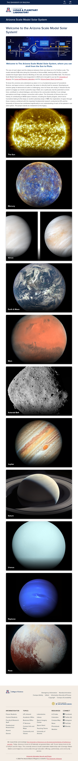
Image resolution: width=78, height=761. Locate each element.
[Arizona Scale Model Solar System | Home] (22, 11)
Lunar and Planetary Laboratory (24, 79)
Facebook (68, 714)
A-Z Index (55, 714)
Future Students (11, 714)
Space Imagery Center (42, 721)
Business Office (28, 720)
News (53, 723)
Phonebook (55, 726)
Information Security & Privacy (61, 695)
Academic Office (28, 717)
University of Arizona (41, 732)
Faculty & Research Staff (12, 721)
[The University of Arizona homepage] (18, 2)
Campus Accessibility (64, 698)
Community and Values (28, 732)
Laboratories (41, 714)
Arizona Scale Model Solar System (26, 19)
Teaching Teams (42, 728)
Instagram (68, 720)
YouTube (68, 723)
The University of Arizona (54, 758)
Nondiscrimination (65, 693)
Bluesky (67, 726)
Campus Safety (38, 695)
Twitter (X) (68, 717)
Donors (8, 733)
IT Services (26, 723)
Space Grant (41, 725)
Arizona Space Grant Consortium (51, 79)
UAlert (47, 695)
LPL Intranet (27, 714)
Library (39, 717)
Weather (54, 729)
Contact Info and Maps (28, 727)
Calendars (55, 717)
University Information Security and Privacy (39, 756)
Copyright (52, 698)
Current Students (11, 717)
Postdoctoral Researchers (10, 726)
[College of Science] (16, 691)
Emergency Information (49, 693)
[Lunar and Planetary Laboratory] (62, 703)
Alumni (8, 730)
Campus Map (56, 720)
